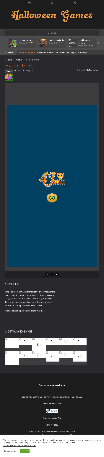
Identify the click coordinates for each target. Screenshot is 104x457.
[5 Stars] (85, 70)
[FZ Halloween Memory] (80, 356)
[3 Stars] (81, 70)
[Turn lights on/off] (47, 274)
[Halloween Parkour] (80, 341)
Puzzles (19, 60)
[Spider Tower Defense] (12, 342)
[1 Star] (78, 70)
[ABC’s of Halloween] (52, 341)
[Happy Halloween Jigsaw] (52, 356)
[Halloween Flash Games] (52, 15)
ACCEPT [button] (25, 451)
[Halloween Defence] (66, 341)
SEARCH (52, 2)
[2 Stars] (79, 70)
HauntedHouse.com (52, 403)
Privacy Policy (52, 425)
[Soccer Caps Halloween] (66, 354)
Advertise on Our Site (52, 418)
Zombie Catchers (26, 40)
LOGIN (29, 2)
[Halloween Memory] (25, 354)
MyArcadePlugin (57, 385)
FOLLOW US (74, 2)
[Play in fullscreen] (52, 274)
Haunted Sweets (27, 52)
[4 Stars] (83, 70)
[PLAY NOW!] (13, 42)
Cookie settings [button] (11, 451)
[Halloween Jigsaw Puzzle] (39, 354)
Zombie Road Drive (57, 40)
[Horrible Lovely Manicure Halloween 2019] (12, 359)
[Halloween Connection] (25, 341)
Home (9, 60)
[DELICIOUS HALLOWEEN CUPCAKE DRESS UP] (39, 344)
